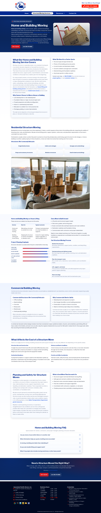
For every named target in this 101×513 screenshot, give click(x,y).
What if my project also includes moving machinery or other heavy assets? (50, 451)
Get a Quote (15, 46)
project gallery (57, 78)
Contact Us (72, 13)
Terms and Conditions (21, 499)
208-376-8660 (68, 76)
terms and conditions (53, 470)
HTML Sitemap (20, 495)
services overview (33, 42)
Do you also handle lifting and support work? (50, 447)
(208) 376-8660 (91, 6)
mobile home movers (34, 90)
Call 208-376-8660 (27, 46)
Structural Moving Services (41, 13)
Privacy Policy (19, 497)
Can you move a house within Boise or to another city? (50, 435)
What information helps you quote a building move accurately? (50, 439)
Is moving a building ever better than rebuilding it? (50, 443)
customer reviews (70, 78)
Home (27, 13)
